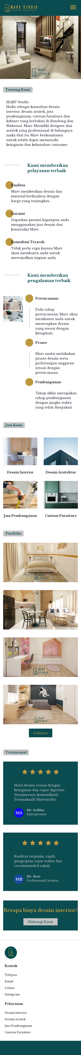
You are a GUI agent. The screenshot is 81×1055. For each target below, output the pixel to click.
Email (9, 981)
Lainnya (41, 733)
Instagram (12, 994)
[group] (20, 456)
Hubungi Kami (40, 922)
